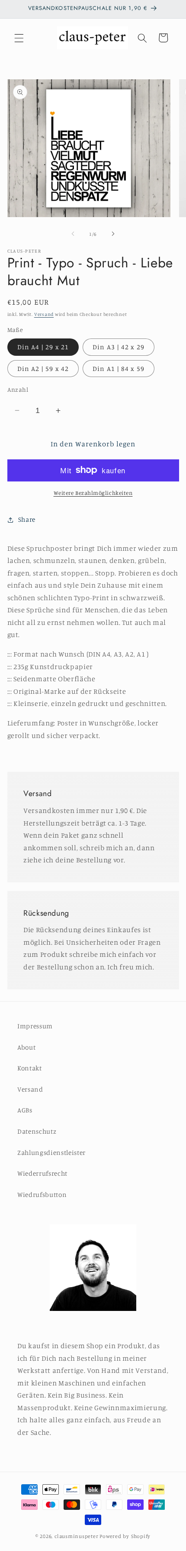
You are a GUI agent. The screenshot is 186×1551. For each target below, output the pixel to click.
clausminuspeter (77, 1536)
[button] (19, 37)
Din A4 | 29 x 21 (43, 347)
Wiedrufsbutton (42, 1194)
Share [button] (26, 519)
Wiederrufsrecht (42, 1173)
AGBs (24, 1110)
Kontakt (29, 1068)
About (26, 1047)
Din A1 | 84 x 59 (118, 368)
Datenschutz (36, 1131)
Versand (44, 314)
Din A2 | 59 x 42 (43, 368)
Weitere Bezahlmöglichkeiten (93, 492)
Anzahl (18, 389)
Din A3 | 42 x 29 (118, 347)
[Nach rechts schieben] (112, 234)
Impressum (35, 1026)
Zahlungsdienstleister (51, 1152)
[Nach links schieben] (73, 234)
